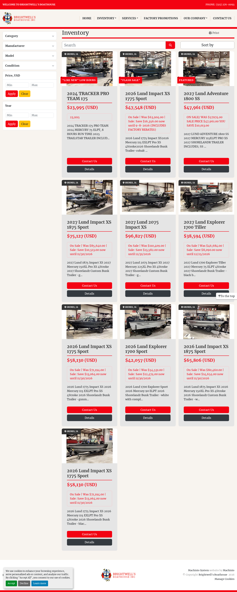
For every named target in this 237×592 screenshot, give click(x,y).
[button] (106, 18)
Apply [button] (12, 93)
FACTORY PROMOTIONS (161, 18)
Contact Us (89, 161)
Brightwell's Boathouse (213, 574)
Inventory (105, 18)
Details (89, 169)
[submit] (170, 45)
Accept (11, 583)
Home (86, 18)
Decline (24, 583)
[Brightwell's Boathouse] (118, 574)
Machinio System (198, 570)
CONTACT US (222, 18)
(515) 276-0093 (225, 4)
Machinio (228, 570)
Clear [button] (24, 93)
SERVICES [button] (129, 18)
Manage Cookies (224, 579)
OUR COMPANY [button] (194, 18)
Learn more (39, 583)
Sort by (207, 45)
